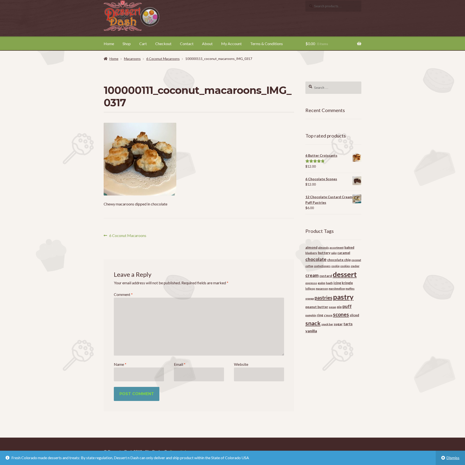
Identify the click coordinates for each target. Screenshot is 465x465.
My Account (231, 43)
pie (339, 307)
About (207, 43)
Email (180, 364)
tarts (348, 323)
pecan (332, 307)
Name (120, 364)
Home (109, 43)
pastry (343, 297)
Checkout (163, 43)
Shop (127, 43)
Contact (187, 43)
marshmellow (337, 288)
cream (312, 275)
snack (313, 323)
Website (241, 364)
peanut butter (316, 307)
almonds (323, 247)
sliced (354, 315)
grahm (321, 283)
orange (309, 298)
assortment (337, 247)
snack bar (327, 324)
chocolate (315, 259)
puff (347, 306)
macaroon (322, 288)
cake (334, 252)
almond (311, 247)
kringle (347, 283)
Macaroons (132, 59)
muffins (350, 288)
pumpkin (310, 315)
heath (329, 283)
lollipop (310, 288)
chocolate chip (339, 260)
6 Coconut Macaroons (163, 59)
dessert (345, 274)
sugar (338, 324)
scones (341, 314)
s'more (328, 315)
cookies (345, 266)
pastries (323, 298)
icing (337, 283)
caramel (343, 253)
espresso (311, 283)
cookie (335, 266)
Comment (123, 294)
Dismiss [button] (452, 457)
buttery (324, 253)
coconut (356, 259)
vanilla (311, 330)
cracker (355, 266)
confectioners (322, 266)
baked (349, 247)
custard (325, 276)
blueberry (311, 252)
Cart (143, 43)
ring (320, 315)
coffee (309, 266)
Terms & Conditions (266, 43)
